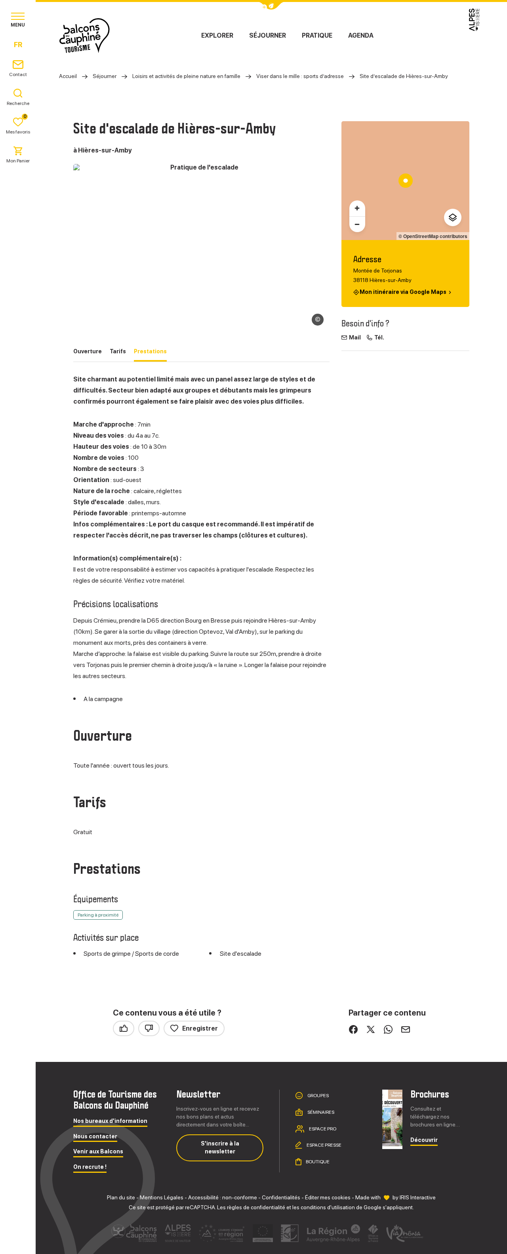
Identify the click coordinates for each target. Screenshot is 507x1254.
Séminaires (320, 1112)
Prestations (150, 351)
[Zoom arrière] (357, 224)
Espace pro (322, 1128)
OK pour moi (133, 1214)
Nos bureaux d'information (110, 1121)
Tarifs (118, 351)
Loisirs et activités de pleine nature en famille (186, 76)
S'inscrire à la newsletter (220, 1147)
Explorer (217, 35)
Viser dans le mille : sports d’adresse (300, 76)
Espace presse (323, 1145)
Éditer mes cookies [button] (328, 1197)
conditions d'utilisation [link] (328, 1207)
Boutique (317, 1161)
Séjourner (267, 35)
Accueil (68, 76)
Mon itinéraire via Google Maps (403, 292)
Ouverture (87, 351)
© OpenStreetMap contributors (432, 236)
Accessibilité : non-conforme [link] (222, 1197)
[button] (16, 1240)
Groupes (318, 1095)
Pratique (317, 35)
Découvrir (424, 1140)
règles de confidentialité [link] (256, 1207)
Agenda (361, 35)
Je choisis (49, 1214)
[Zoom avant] (357, 208)
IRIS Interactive (418, 1197)
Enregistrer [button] (200, 1028)
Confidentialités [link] (281, 1197)
